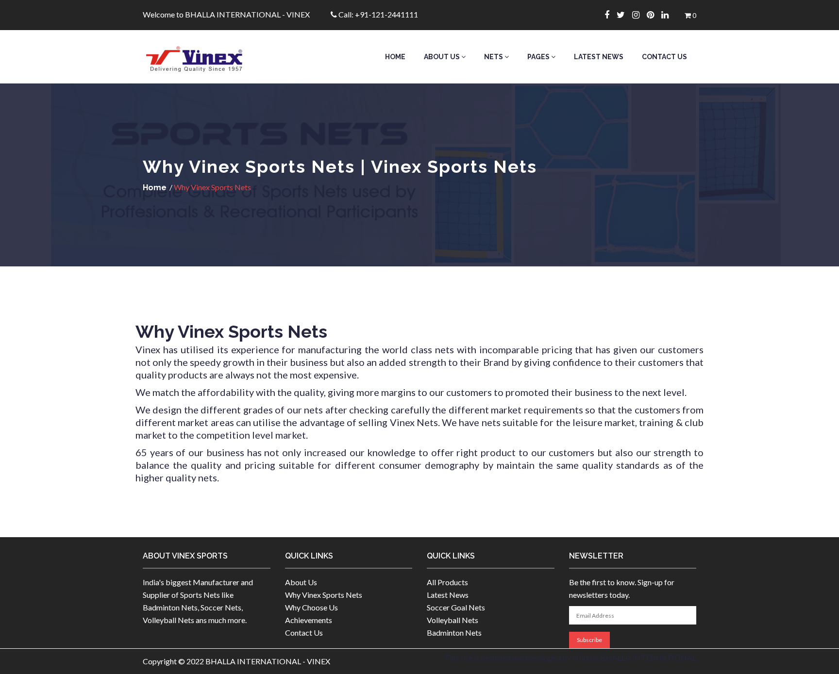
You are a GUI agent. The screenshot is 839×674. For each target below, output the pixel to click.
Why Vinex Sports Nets (323, 594)
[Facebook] (610, 14)
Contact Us (664, 57)
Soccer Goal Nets (456, 607)
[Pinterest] (654, 14)
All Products (447, 582)
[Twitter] (624, 14)
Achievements (308, 620)
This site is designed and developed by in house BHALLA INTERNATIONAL (570, 657)
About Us (442, 57)
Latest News (598, 57)
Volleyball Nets (452, 620)
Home (395, 57)
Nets (494, 57)
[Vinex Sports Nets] (206, 56)
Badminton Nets (454, 632)
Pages (539, 57)
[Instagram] (639, 14)
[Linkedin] (668, 14)
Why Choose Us (311, 607)
